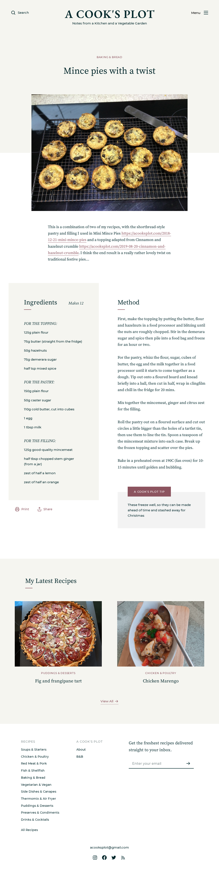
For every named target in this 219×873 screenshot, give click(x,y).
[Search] (124, 553)
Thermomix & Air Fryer (38, 799)
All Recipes (29, 830)
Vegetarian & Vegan (36, 785)
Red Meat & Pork (34, 763)
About (81, 749)
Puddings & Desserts (37, 806)
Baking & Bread (33, 778)
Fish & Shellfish (33, 770)
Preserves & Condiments (40, 812)
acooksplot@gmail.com (109, 847)
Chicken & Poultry (35, 757)
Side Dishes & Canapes (38, 791)
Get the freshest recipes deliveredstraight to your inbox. (161, 747)
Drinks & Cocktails (35, 820)
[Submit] (188, 763)
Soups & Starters (33, 749)
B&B (79, 757)
